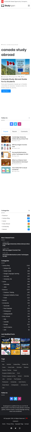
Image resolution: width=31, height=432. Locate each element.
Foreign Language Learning (11, 273)
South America (8, 327)
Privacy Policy (10, 424)
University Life (8, 279)
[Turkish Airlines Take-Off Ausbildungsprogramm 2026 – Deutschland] (15, 352)
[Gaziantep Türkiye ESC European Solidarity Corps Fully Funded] (25, 352)
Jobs (5, 287)
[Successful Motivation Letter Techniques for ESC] (6, 155)
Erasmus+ (5, 215)
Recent (14, 131)
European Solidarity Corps (11, 295)
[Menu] (29, 6)
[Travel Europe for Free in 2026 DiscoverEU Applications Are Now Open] (15, 340)
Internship (6, 284)
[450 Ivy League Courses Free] (6, 147)
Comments (24, 131)
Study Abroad (6, 223)
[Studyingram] (8, 5)
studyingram (6, 76)
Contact (27, 424)
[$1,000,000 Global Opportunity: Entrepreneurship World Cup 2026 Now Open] (25, 340)
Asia (5, 319)
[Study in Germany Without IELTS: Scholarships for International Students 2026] (5, 346)
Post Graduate (8, 308)
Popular (5, 131)
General (4, 229)
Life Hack (6, 276)
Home (4, 44)
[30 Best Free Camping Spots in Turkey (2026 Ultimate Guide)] (5, 340)
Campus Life (7, 268)
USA (5, 330)
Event (5, 297)
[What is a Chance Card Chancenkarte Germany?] (6, 162)
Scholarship (5, 226)
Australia (6, 321)
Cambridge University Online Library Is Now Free (20, 138)
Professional (7, 311)
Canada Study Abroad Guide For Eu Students (14, 80)
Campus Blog (6, 218)
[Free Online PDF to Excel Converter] (6, 170)
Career (4, 221)
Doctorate (6, 305)
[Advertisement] (15, 25)
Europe (6, 324)
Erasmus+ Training (9, 292)
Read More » (6, 91)
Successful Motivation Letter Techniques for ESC (20, 153)
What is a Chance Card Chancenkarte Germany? (20, 161)
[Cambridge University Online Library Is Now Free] (6, 139)
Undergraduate (8, 313)
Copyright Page (19, 424)
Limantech (15, 421)
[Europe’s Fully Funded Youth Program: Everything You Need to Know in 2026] (15, 346)
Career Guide (7, 271)
